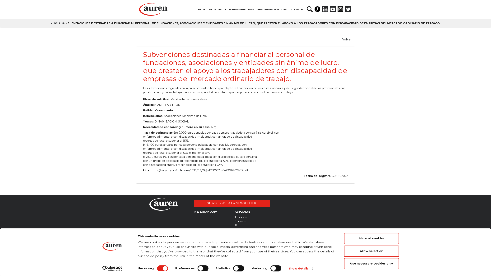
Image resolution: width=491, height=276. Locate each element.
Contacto (297, 9)
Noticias (215, 9)
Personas (240, 221)
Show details (298, 268)
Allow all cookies (371, 238)
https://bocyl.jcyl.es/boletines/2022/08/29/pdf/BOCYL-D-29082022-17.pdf (199, 170)
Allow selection (371, 251)
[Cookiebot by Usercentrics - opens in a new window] (112, 268)
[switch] (203, 268)
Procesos (240, 217)
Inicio (202, 9)
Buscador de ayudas (272, 9)
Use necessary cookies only (371, 263)
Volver (347, 39)
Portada (57, 23)
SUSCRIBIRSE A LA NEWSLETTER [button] (231, 203)
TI (236, 224)
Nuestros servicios (239, 9)
